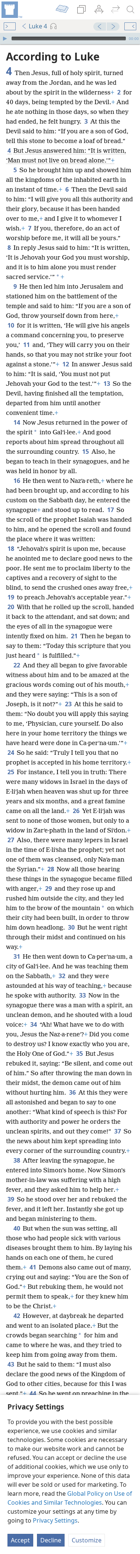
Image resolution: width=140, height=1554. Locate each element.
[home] (11, 9)
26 (77, 811)
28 (51, 869)
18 (11, 549)
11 (27, 345)
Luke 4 (38, 26)
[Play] (5, 38)
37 (118, 1131)
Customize (87, 1540)
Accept (20, 1540)
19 (11, 597)
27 (11, 840)
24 (11, 752)
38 (17, 1160)
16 (17, 481)
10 (11, 325)
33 (83, 995)
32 (62, 976)
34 (34, 1024)
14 (17, 422)
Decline (50, 1540)
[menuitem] (11, 9)
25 (11, 772)
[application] (70, 38)
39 (11, 1199)
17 (111, 510)
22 (17, 665)
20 (11, 607)
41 (33, 1267)
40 (17, 1228)
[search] (131, 10)
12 (66, 364)
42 (17, 1316)
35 (80, 1053)
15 (86, 451)
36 (73, 1092)
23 (69, 704)
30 (72, 927)
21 (75, 636)
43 (11, 1364)
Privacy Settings (55, 1520)
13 (107, 383)
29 (49, 888)
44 (33, 1393)
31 (17, 956)
